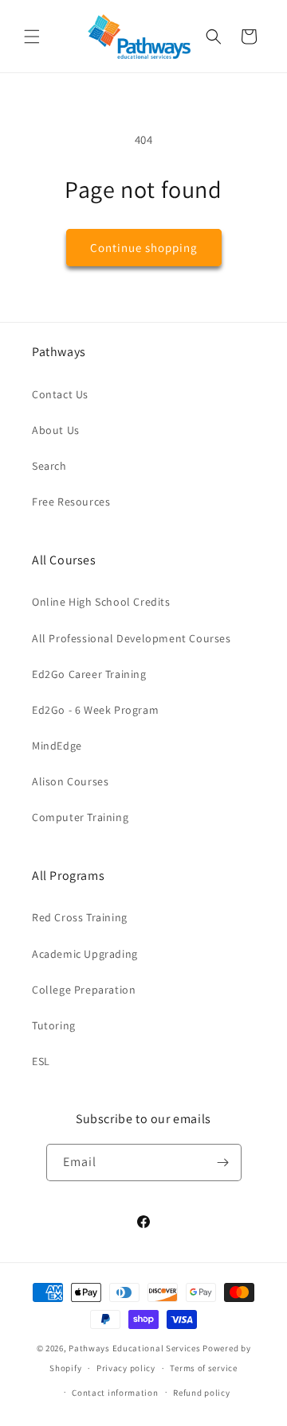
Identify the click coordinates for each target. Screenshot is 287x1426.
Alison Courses (70, 781)
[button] (31, 36)
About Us (56, 430)
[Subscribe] (223, 1162)
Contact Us (60, 394)
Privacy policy (125, 1368)
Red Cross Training (80, 917)
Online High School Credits (101, 602)
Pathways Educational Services (134, 1348)
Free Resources (71, 501)
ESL (41, 1061)
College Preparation (84, 989)
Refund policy (201, 1392)
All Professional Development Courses (131, 638)
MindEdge (57, 745)
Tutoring (54, 1025)
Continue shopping (144, 247)
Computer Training (80, 817)
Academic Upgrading (85, 954)
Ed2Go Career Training (89, 674)
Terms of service (203, 1368)
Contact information (115, 1392)
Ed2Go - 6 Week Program (95, 710)
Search (49, 466)
